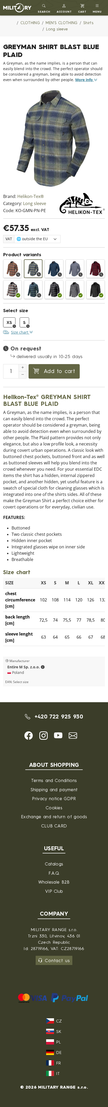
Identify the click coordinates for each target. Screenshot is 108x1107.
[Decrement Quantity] (22, 375)
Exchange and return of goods (54, 816)
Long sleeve (34, 203)
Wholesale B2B (53, 882)
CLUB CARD (54, 825)
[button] (64, 7)
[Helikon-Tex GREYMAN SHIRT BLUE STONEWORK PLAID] (54, 269)
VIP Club (54, 891)
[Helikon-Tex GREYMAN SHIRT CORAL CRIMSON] (96, 269)
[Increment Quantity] (22, 367)
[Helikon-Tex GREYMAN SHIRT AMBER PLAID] (12, 269)
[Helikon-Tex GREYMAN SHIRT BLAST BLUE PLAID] (33, 268)
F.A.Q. (54, 873)
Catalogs (54, 864)
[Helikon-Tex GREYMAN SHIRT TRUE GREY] (54, 289)
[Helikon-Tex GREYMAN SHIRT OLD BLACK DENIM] (96, 289)
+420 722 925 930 (57, 716)
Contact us (57, 960)
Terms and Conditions (54, 780)
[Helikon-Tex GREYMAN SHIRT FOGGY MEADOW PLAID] (12, 289)
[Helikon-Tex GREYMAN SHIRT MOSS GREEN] (33, 289)
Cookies (54, 807)
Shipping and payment (54, 789)
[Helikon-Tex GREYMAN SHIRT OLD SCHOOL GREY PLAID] (75, 289)
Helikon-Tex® (30, 196)
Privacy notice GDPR (54, 798)
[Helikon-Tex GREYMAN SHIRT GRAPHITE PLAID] (75, 269)
